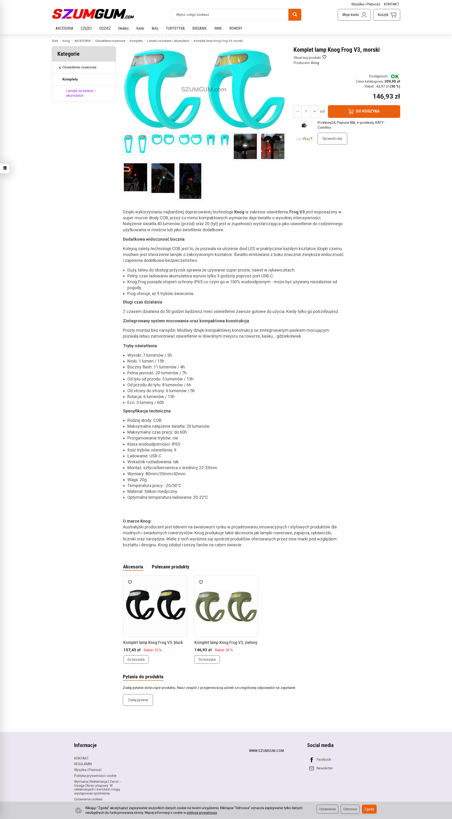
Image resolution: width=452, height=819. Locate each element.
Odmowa (350, 809)
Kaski (140, 28)
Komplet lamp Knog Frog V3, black (153, 642)
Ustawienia (327, 809)
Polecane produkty (170, 567)
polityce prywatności (202, 813)
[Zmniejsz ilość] (315, 111)
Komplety (70, 79)
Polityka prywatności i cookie (95, 776)
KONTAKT (391, 4)
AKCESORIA (64, 28)
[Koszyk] (386, 15)
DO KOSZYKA (368, 111)
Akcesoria (133, 567)
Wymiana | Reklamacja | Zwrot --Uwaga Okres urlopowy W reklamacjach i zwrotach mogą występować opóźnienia (97, 787)
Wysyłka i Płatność (365, 4)
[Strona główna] (93, 14)
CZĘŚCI (86, 28)
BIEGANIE (199, 28)
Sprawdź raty (332, 138)
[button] (135, 143)
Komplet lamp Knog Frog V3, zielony (225, 642)
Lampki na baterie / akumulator (81, 93)
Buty (155, 28)
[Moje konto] (354, 15)
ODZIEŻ (105, 28)
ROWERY (235, 28)
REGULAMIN (83, 764)
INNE (218, 28)
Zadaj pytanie (138, 700)
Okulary (123, 28)
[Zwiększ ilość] (298, 111)
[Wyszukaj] (294, 14)
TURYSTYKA (175, 28)
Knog (315, 63)
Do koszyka (136, 659)
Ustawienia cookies (88, 799)
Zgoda (369, 809)
